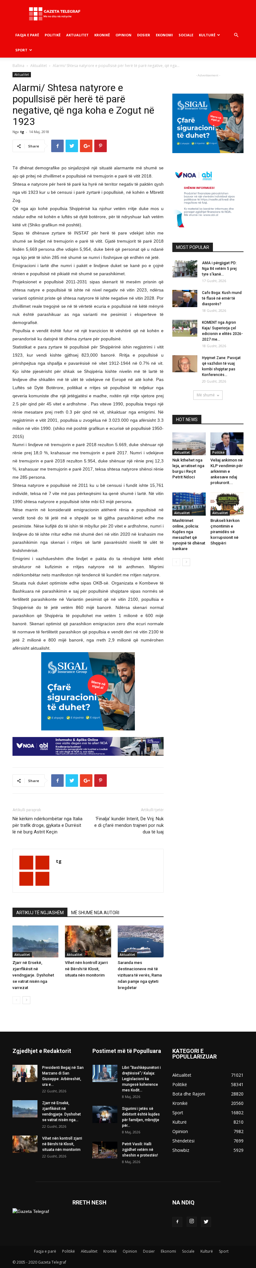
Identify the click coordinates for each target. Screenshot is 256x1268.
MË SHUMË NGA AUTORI (95, 912)
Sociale (186, 35)
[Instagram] (192, 1222)
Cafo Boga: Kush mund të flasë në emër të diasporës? (222, 298)
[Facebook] (177, 1222)
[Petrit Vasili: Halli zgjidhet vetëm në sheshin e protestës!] (104, 1149)
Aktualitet (77, 35)
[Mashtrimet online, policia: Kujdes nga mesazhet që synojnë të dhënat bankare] (189, 503)
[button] (236, 35)
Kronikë (102, 35)
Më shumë (206, 395)
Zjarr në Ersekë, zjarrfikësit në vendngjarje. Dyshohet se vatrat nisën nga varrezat (33, 975)
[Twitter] (206, 1222)
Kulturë (207, 35)
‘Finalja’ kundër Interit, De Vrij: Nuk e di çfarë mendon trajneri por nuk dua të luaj (129, 825)
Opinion (123, 35)
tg (22, 131)
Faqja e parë (27, 35)
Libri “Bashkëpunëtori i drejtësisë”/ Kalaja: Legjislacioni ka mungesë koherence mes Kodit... (141, 1078)
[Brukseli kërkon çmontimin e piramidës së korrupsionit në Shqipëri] (227, 503)
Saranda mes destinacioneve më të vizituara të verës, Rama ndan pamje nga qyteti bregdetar (140, 975)
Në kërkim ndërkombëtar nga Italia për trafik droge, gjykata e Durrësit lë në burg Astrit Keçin (47, 825)
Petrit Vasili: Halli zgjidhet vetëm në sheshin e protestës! (140, 1149)
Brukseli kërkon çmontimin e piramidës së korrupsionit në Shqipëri (224, 531)
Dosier (143, 35)
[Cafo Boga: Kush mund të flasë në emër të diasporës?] (184, 298)
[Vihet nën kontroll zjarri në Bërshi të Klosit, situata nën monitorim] (88, 941)
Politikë (53, 35)
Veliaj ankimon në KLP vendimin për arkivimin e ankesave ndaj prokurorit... (226, 471)
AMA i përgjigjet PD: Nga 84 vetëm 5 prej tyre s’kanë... (219, 268)
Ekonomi (164, 35)
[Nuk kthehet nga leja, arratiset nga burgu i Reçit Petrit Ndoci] (189, 443)
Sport (21, 50)
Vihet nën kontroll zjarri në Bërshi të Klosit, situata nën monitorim (86, 968)
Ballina (18, 65)
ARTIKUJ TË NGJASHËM (40, 912)
